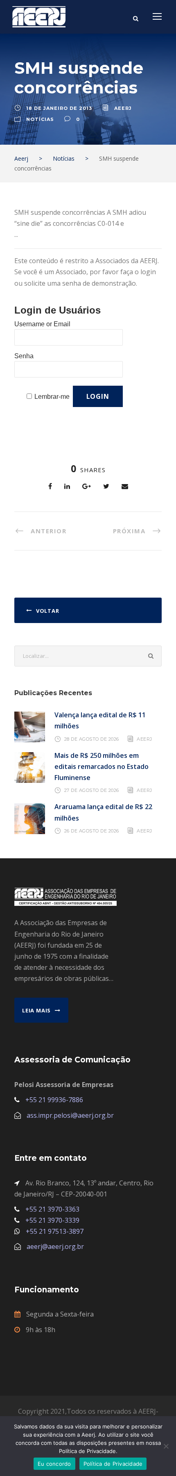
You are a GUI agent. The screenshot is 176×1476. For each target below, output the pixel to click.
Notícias (40, 119)
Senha (24, 356)
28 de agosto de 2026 (91, 738)
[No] (166, 1446)
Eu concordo (54, 1463)
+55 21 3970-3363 (52, 1209)
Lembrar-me (52, 396)
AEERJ (144, 738)
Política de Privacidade (113, 1463)
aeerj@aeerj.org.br (55, 1246)
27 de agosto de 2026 (91, 790)
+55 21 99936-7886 (54, 1099)
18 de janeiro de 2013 (59, 108)
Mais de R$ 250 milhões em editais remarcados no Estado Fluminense (101, 766)
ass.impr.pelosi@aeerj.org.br (70, 1115)
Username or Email (42, 324)
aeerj (123, 108)
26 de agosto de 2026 (91, 831)
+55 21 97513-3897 (54, 1231)
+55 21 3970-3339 (52, 1220)
